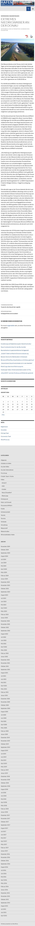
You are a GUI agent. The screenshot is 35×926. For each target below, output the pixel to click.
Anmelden (4, 430)
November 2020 (5, 702)
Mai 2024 (3, 566)
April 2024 (4, 569)
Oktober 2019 (5, 744)
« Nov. (3, 414)
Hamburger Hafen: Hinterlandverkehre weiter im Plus (16, 369)
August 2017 (4, 828)
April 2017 (4, 841)
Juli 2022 (3, 637)
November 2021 (5, 663)
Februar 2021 (5, 692)
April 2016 (4, 880)
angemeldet (10, 325)
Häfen (2, 479)
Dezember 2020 (5, 698)
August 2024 (4, 556)
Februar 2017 (5, 847)
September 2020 (5, 708)
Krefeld (4, 489)
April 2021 (4, 685)
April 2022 (4, 647)
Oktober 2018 (5, 783)
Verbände (3, 521)
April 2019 (4, 763)
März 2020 (4, 728)
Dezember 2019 (5, 737)
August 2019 (4, 750)
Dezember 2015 (5, 893)
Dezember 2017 (5, 815)
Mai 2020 (3, 721)
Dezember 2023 (5, 582)
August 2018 (4, 789)
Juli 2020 (3, 715)
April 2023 (4, 608)
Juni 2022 (3, 640)
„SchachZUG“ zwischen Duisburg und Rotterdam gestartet (17, 373)
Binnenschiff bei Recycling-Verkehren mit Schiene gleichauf (17, 360)
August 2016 (4, 867)
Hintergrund (5, 16)
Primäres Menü (33, 9)
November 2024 (5, 546)
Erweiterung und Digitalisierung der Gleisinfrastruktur (16, 344)
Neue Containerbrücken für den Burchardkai (13, 347)
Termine (3, 518)
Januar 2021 (4, 695)
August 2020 (4, 711)
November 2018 (5, 779)
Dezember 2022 (5, 621)
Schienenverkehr (5, 512)
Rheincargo (5, 496)
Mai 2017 (3, 838)
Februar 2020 (5, 731)
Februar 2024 (5, 575)
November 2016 (5, 857)
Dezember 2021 (5, 660)
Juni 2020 (3, 718)
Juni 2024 (3, 562)
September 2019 (5, 747)
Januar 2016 (4, 889)
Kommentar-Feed (6, 436)
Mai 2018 (3, 799)
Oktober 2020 (5, 705)
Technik (3, 515)
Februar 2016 (5, 886)
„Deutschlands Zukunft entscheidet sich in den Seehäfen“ (16, 363)
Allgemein (4, 460)
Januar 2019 (4, 773)
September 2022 (5, 630)
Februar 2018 (5, 808)
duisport (4, 483)
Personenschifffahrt (6, 505)
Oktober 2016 (5, 860)
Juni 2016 (3, 873)
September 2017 (5, 825)
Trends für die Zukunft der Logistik (10, 306)
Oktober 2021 (5, 666)
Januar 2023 (4, 617)
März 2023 (4, 611)
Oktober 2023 (5, 588)
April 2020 (4, 724)
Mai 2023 (3, 604)
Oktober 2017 (5, 821)
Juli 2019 (3, 753)
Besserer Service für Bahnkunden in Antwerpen (14, 357)
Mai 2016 (3, 877)
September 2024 (5, 553)
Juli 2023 (3, 598)
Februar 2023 (5, 614)
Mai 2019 (3, 760)
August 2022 (4, 634)
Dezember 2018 (5, 776)
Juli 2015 (3, 909)
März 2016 (4, 883)
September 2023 (5, 592)
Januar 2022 (4, 656)
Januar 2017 (4, 851)
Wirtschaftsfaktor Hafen (8, 534)
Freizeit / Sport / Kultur (7, 476)
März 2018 (4, 805)
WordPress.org (5, 439)
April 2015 (4, 915)
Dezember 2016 (5, 854)
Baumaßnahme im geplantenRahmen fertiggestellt (15, 350)
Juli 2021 (3, 676)
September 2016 (5, 864)
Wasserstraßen (14, 16)
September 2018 (5, 786)
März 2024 (4, 572)
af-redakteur (16, 29)
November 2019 (5, 740)
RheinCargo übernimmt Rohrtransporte (12, 366)
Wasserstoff (4, 528)
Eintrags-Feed (5, 433)
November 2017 (5, 818)
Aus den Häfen (5, 466)
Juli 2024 (3, 559)
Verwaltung (4, 525)
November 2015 (5, 896)
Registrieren (4, 426)
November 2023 (5, 585)
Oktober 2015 (5, 899)
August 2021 (4, 672)
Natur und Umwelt (6, 502)
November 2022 (5, 624)
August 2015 (4, 906)
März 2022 (4, 650)
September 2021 (5, 669)
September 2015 (5, 902)
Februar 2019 (5, 770)
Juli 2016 (3, 870)
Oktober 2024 (5, 549)
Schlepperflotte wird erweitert (9, 312)
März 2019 (4, 766)
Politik (3, 508)
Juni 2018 (3, 796)
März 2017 (4, 844)
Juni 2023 (3, 601)
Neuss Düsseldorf (7, 492)
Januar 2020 (4, 734)
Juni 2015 (3, 912)
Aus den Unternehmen (7, 470)
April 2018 (4, 802)
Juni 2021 (3, 679)
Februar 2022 (5, 653)
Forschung (4, 473)
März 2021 (4, 689)
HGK (3, 486)
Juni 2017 (3, 834)
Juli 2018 (3, 792)
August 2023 (4, 595)
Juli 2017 (3, 831)
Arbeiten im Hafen (6, 463)
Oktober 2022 (5, 627)
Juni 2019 (3, 757)
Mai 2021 (3, 682)
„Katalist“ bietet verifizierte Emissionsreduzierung (14, 353)
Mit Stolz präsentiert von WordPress (9, 923)
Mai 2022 (3, 643)
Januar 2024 (4, 579)
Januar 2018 (4, 812)
